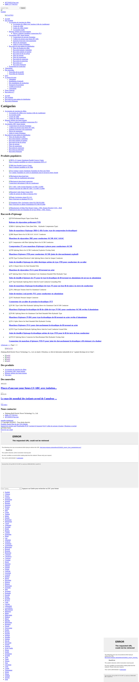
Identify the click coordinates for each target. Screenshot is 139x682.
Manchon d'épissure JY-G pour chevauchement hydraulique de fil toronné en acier (43, 325)
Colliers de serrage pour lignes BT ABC (26, 39)
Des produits (9, 20)
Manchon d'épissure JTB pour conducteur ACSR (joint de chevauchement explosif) (43, 254)
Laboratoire (12, 88)
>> (9, 345)
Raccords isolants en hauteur (22, 52)
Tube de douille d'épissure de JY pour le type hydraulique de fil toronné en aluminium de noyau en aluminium (55, 278)
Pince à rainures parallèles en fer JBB (21, 167)
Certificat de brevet (15, 86)
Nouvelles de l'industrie (16, 74)
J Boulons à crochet (70, 426)
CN (9, 10)
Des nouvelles (9, 70)
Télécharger (9, 68)
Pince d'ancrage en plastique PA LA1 (21, 199)
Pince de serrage (18, 55)
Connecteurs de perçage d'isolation (24, 37)
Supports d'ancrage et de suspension (24, 41)
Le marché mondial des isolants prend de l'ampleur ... (29, 398)
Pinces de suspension (20, 42)
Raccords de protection (20, 61)
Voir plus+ (8, 375)
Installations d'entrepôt (16, 81)
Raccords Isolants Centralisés (22, 50)
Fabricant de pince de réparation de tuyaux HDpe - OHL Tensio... (30, 210)
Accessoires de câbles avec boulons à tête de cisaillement (31, 24)
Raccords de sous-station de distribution (21, 46)
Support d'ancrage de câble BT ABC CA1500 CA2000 (27, 188)
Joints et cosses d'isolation (21, 44)
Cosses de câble (18, 26)
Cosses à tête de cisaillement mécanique (21, 178)
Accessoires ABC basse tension (19, 35)
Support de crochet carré (8, 426)
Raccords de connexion (20, 59)
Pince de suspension (19, 57)
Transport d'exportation (16, 85)
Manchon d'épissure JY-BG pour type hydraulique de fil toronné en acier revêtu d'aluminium (48, 317)
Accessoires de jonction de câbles (19, 22)
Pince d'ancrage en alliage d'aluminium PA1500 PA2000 (27, 204)
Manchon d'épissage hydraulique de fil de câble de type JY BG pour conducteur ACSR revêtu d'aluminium (53, 309)
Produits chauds (6, 424)
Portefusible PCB (22, 426)
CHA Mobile (23, 424)
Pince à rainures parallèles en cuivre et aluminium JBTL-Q (28, 162)
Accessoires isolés (19, 30)
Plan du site (15, 424)
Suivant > (5, 345)
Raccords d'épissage (19, 64)
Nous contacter (10, 90)
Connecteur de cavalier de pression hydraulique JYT (31, 302)
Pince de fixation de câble (21, 48)
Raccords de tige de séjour (21, 53)
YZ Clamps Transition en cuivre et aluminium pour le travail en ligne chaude (33, 172)
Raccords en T (17, 63)
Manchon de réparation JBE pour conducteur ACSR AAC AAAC (36, 238)
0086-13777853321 (11, 415)
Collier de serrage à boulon (54, 426)
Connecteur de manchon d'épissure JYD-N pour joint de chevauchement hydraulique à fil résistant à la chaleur (55, 341)
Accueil (7, 19)
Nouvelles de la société (16, 72)
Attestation (12, 79)
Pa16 (44, 426)
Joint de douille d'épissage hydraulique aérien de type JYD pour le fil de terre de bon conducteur (49, 333)
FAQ (6, 75)
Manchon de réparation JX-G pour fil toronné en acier (32, 270)
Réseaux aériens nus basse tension (20, 31)
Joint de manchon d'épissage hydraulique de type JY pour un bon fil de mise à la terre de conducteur (51, 286)
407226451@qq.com (12, 2)
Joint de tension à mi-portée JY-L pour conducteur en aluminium (36, 294)
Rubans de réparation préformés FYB (25, 222)
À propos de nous (10, 77)
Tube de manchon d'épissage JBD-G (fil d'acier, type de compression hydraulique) (43, 230)
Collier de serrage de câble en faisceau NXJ (23, 194)
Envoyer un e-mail (7, 430)
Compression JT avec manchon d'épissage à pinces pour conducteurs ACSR (40, 246)
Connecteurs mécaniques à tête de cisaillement (24, 183)
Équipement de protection (17, 66)
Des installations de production (19, 83)
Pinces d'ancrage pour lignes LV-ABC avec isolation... (29, 388)
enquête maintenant (7, 420)
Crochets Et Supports (35, 426)
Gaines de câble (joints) (20, 28)
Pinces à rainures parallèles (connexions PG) (27, 33)
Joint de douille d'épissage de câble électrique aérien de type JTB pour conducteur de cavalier (47, 262)
